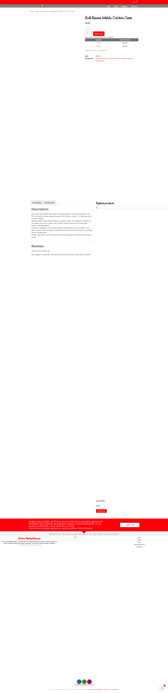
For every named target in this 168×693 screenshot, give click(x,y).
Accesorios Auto (101, 58)
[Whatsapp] (32, 2)
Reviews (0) (49, 203)
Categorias (124, 6)
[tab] (37, 202)
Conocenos (134, 6)
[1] (162, 689)
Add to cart (99, 34)
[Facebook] (35, 2)
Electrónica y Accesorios (117, 58)
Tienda (116, 6)
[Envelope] (40, 2)
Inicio (108, 6)
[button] (129, 525)
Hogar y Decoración (41, 11)
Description (37, 203)
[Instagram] (38, 2)
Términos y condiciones (111, 689)
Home (32, 11)
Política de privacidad (95, 689)
